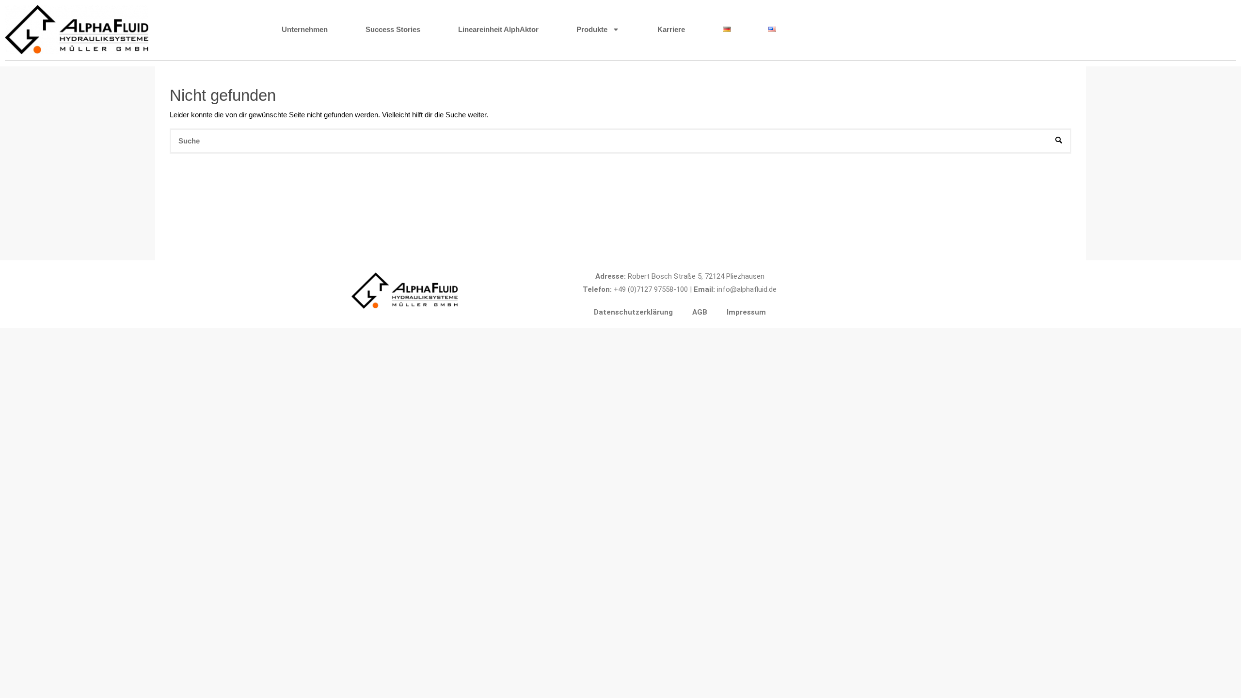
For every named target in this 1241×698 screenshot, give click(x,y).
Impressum (746, 312)
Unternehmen (305, 29)
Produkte (591, 29)
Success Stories (393, 29)
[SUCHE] (1059, 141)
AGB (699, 312)
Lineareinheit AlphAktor (498, 29)
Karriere (671, 29)
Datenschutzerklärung (633, 312)
